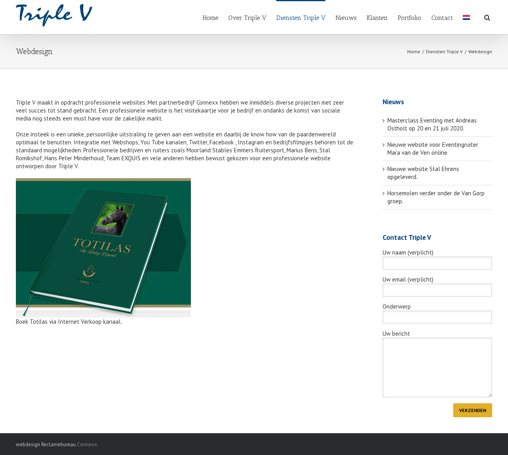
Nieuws (346, 17)
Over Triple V (247, 17)
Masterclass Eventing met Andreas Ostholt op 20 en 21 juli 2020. (432, 124)
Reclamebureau (58, 444)
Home (210, 17)
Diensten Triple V (300, 17)
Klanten (377, 17)
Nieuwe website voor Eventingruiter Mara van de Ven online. (432, 148)
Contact (442, 17)
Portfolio (409, 17)
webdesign (28, 444)
